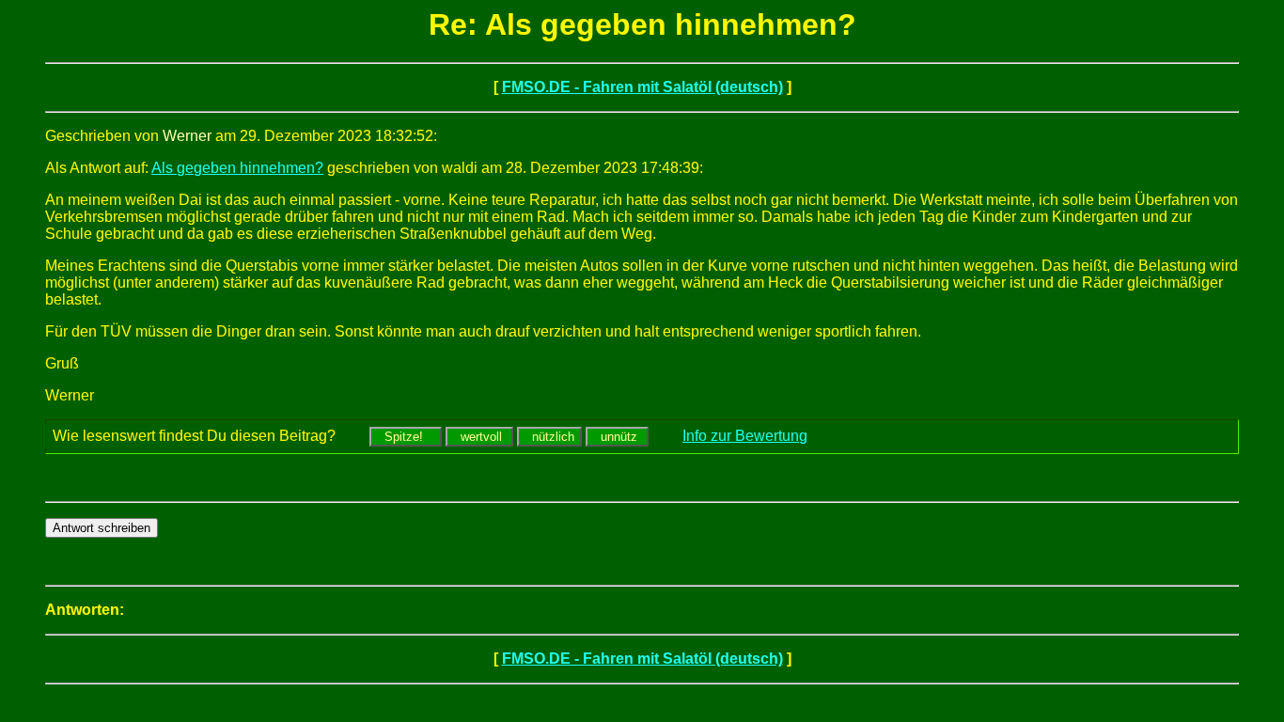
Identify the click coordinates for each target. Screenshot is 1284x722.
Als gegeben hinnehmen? (237, 168)
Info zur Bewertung (744, 436)
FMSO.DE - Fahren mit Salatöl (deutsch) (642, 87)
